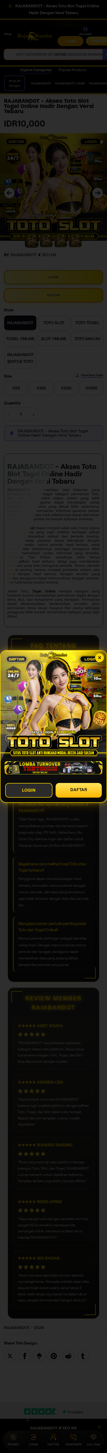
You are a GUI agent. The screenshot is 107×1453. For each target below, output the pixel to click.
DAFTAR (78, 789)
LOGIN (29, 790)
